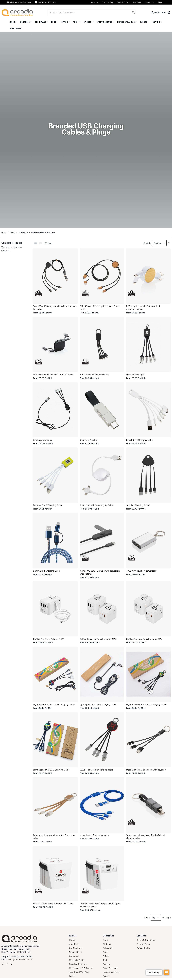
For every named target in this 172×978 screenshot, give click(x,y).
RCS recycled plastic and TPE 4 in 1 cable (53, 374)
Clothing (107, 944)
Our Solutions (75, 948)
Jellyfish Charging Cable (137, 505)
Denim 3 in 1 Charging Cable (46, 570)
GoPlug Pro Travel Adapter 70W (48, 639)
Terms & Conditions (146, 940)
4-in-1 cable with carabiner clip (94, 374)
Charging (23, 232)
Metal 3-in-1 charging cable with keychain (146, 769)
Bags (105, 940)
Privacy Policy (143, 944)
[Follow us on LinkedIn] (11, 964)
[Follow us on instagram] (7, 964)
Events (106, 976)
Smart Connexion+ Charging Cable (96, 505)
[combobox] (92, 12)
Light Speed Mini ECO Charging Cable (51, 769)
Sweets (106, 964)
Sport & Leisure (110, 968)
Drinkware (108, 948)
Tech (12, 232)
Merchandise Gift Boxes (80, 968)
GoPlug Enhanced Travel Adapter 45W (98, 639)
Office (106, 956)
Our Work (73, 956)
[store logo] (17, 12)
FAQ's (71, 976)
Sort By (147, 243)
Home (4, 232)
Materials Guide (76, 960)
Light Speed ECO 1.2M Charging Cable (98, 704)
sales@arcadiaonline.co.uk (20, 2)
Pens (105, 952)
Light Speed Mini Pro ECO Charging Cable (146, 704)
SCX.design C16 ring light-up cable (96, 769)
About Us (73, 944)
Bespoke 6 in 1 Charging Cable (47, 505)
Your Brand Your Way (79, 972)
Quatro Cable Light (135, 374)
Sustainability (75, 952)
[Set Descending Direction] (169, 242)
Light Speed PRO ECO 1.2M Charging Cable (54, 704)
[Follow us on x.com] (2, 964)
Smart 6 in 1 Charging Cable (139, 440)
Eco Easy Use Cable (42, 440)
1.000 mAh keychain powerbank (141, 570)
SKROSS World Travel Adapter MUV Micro (53, 903)
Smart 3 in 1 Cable (88, 440)
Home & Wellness (111, 972)
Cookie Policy (143, 948)
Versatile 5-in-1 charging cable (94, 835)
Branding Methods (78, 964)
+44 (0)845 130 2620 (47, 2)
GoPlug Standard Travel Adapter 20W (144, 639)
